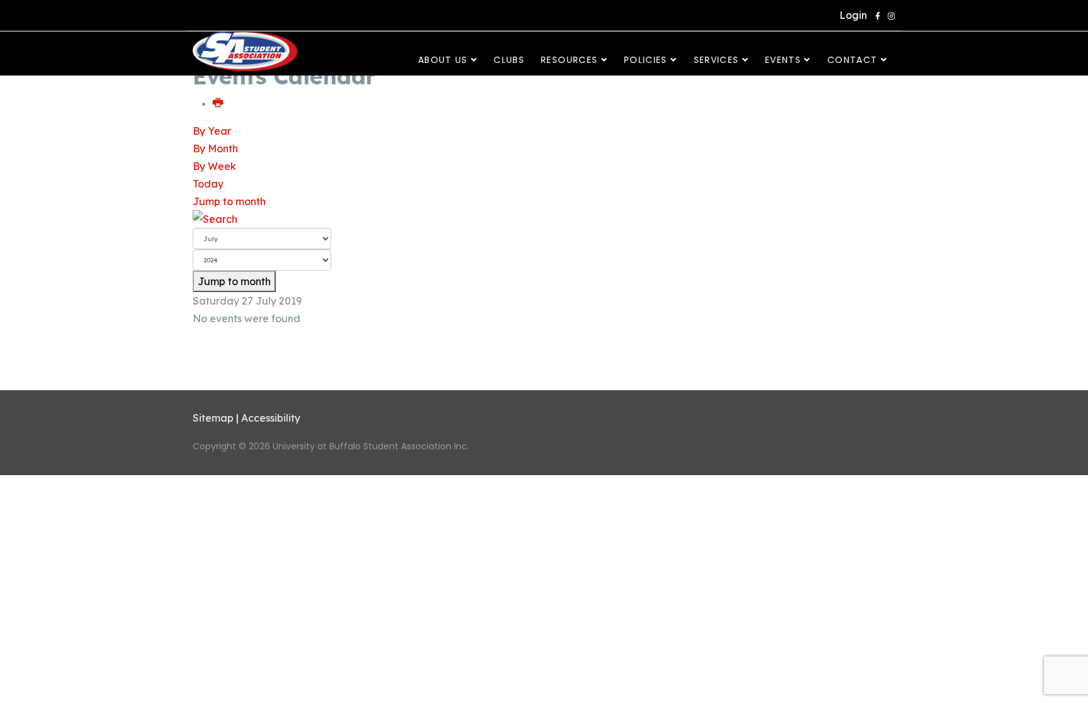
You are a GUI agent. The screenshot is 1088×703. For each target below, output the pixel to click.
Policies (645, 59)
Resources (569, 59)
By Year (212, 131)
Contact (852, 59)
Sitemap (213, 418)
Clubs (509, 59)
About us (443, 59)
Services (716, 59)
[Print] (218, 103)
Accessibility (270, 418)
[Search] (544, 219)
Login (850, 15)
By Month (215, 148)
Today (208, 183)
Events (783, 59)
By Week (214, 166)
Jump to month (229, 201)
